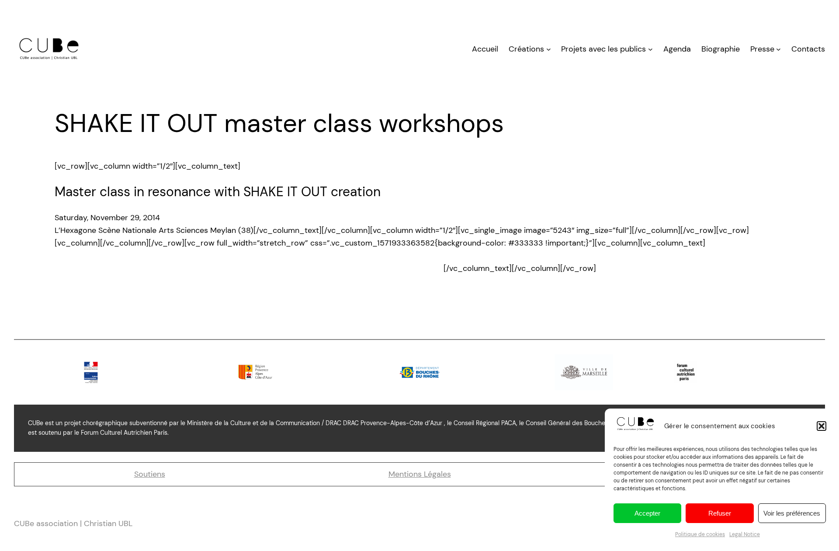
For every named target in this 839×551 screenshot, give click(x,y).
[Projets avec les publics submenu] (650, 49)
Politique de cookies (700, 534)
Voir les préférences (791, 513)
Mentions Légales (419, 474)
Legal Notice (744, 534)
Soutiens (149, 474)
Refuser (719, 513)
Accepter (647, 513)
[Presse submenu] (778, 49)
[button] (821, 426)
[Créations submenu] (548, 49)
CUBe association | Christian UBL (73, 523)
